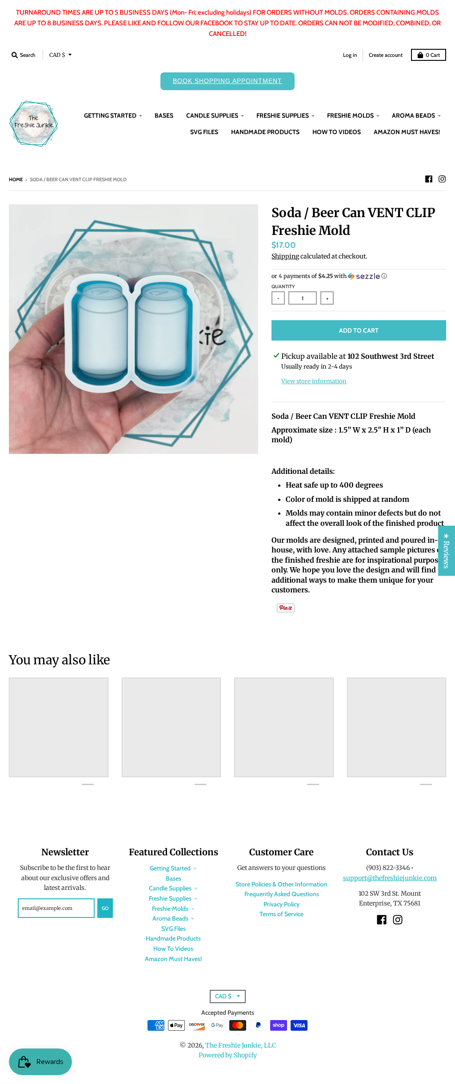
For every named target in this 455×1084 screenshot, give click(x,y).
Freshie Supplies (170, 898)
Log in (350, 55)
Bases (173, 878)
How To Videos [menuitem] (336, 132)
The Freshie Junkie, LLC (240, 1045)
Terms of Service (281, 914)
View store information (314, 381)
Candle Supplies (170, 888)
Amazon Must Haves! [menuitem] (407, 132)
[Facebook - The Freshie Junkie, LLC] (429, 179)
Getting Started (170, 868)
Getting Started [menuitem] (110, 115)
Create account (386, 55)
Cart (433, 55)
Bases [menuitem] (164, 115)
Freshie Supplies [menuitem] (282, 115)
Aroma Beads (170, 918)
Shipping (285, 256)
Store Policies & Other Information (281, 884)
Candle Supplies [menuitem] (212, 115)
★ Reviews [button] (446, 550)
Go (105, 908)
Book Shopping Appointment (227, 80)
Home (16, 179)
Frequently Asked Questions (281, 894)
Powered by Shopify (228, 1055)
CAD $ (57, 55)
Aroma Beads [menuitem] (413, 115)
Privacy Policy (281, 904)
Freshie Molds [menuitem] (350, 115)
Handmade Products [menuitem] (265, 132)
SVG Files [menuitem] (204, 132)
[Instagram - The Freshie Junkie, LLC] (442, 179)
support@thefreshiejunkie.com (390, 878)
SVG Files (173, 929)
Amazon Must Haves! (173, 959)
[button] (358, 276)
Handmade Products (173, 938)
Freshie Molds (170, 909)
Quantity (283, 286)
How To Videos (173, 949)
